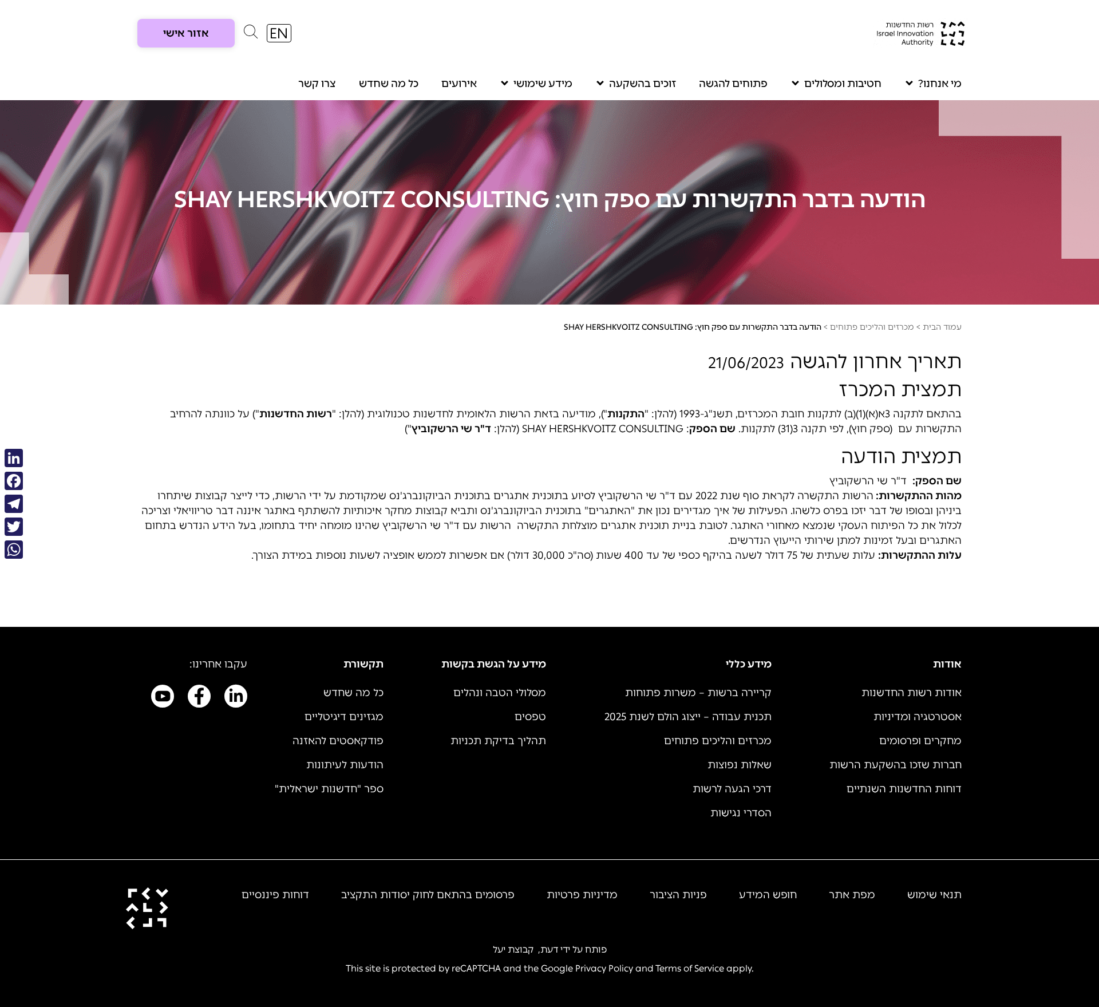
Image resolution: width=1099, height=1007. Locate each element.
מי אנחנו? (940, 83)
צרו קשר (317, 83)
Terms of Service (689, 968)
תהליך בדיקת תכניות (498, 740)
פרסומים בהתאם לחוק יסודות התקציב (428, 894)
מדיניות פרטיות (582, 894)
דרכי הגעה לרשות (732, 789)
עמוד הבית (942, 327)
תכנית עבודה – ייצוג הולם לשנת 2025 (688, 716)
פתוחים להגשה (733, 83)
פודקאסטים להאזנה (338, 740)
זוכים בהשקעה (642, 83)
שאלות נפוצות (739, 765)
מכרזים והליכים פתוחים (872, 327)
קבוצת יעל (513, 949)
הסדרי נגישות (741, 813)
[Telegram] (13, 503)
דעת (549, 949)
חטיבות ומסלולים (842, 83)
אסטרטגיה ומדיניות (917, 716)
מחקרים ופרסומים (920, 740)
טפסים (530, 716)
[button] (251, 34)
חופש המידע (768, 894)
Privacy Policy (604, 968)
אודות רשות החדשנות (911, 692)
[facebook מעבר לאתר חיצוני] (199, 698)
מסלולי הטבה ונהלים (499, 692)
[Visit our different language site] (279, 33)
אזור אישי (186, 33)
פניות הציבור (678, 894)
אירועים (459, 83)
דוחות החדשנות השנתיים (904, 789)
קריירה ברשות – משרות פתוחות (698, 692)
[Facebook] (13, 480)
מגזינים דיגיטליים (344, 716)
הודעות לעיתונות (345, 765)
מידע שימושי (542, 83)
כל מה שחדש (388, 83)
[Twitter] (13, 526)
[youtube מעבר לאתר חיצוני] (162, 698)
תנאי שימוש (934, 894)
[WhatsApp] (13, 549)
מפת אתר (852, 894)
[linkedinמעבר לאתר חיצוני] (235, 698)
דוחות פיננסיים (275, 894)
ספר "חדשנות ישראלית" (329, 789)
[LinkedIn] (13, 458)
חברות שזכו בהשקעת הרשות (895, 765)
